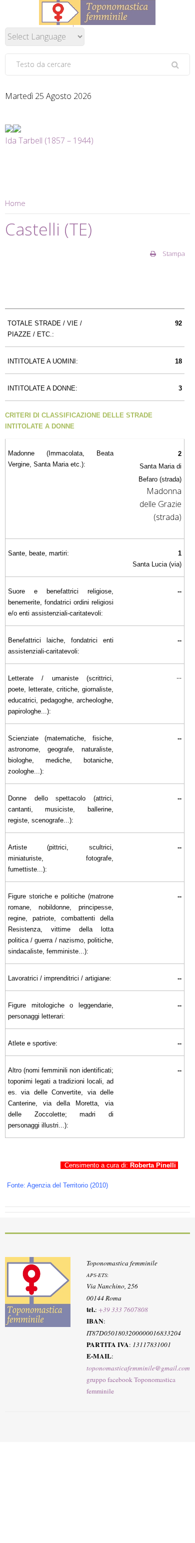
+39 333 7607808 (123, 1309)
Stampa (173, 253)
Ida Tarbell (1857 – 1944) (49, 140)
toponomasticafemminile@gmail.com (138, 1368)
